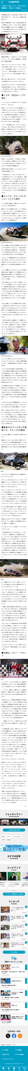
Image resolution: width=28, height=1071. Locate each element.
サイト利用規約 (20, 1054)
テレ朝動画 (18, 1050)
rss (20, 1036)
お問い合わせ (6, 1054)
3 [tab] (14, 890)
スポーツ (9, 836)
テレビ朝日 (5, 1050)
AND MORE (9, 1044)
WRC (3, 836)
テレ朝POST (14, 2)
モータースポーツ (17, 836)
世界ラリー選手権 (6, 840)
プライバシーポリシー (8, 1059)
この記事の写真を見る (14, 830)
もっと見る (14, 952)
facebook (14, 1036)
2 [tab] (13, 890)
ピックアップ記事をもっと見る (13, 894)
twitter (8, 1036)
